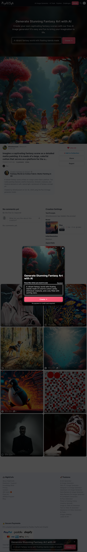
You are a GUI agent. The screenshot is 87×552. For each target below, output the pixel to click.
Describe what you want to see (36, 283)
